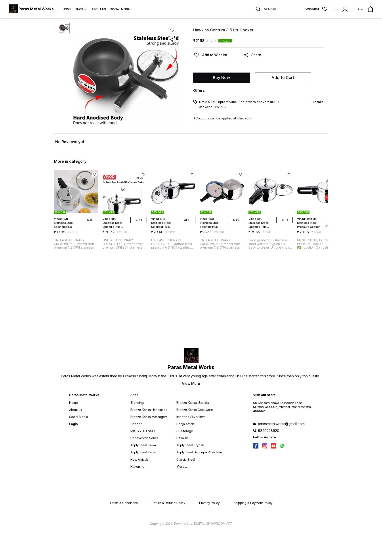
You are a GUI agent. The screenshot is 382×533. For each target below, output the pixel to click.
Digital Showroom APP (213, 523)
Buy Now (221, 77)
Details (318, 102)
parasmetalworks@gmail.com (281, 424)
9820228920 (268, 431)
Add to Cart (282, 77)
